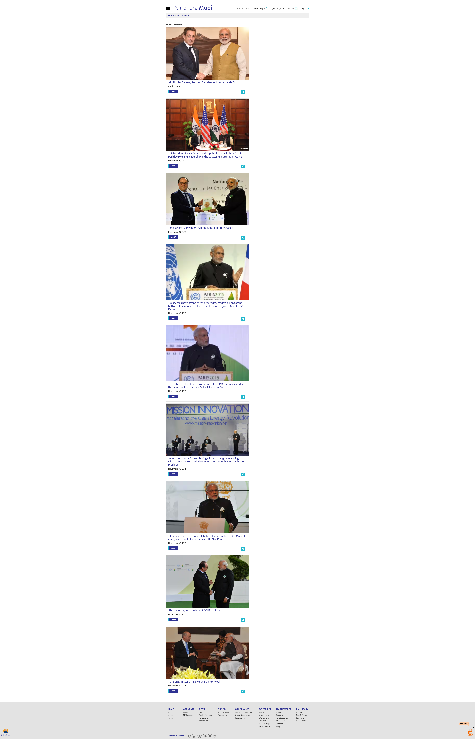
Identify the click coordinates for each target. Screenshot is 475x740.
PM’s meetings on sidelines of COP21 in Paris (194, 610)
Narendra (193, 8)
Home (170, 15)
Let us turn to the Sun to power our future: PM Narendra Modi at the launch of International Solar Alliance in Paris (206, 386)
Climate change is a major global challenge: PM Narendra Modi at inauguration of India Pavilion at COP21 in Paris (206, 537)
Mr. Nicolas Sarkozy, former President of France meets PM (203, 82)
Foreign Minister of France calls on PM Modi (194, 681)
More (173, 91)
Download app (7, 735)
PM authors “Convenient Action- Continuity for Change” (201, 227)
